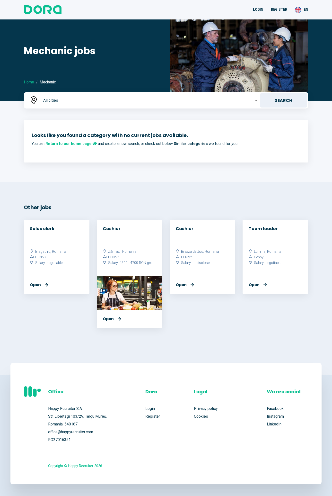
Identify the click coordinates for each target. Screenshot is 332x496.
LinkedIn (274, 424)
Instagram (275, 416)
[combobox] (149, 100)
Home (29, 82)
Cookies (201, 416)
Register (279, 9)
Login (258, 9)
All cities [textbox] (50, 100)
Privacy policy (206, 408)
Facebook (275, 408)
